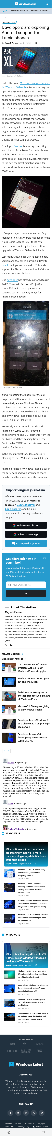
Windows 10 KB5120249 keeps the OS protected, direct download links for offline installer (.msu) (32, 974)
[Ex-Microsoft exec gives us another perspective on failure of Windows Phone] (9, 696)
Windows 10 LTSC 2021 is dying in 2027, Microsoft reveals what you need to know (31, 1002)
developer (12, 280)
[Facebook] (10, 1113)
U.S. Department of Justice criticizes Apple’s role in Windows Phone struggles (32, 668)
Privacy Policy (23, 1126)
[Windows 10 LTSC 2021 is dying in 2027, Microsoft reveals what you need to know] (9, 1003)
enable (5, 265)
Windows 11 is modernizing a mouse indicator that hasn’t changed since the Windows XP (33, 918)
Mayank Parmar (11, 43)
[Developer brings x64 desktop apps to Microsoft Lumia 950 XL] (9, 738)
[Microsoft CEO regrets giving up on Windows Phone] (9, 710)
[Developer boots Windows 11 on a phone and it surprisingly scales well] (9, 724)
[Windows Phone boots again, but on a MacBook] (9, 682)
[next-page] (9, 751)
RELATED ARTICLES (11, 654)
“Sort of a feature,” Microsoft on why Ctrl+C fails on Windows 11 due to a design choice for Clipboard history (33, 904)
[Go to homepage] (8, 1132)
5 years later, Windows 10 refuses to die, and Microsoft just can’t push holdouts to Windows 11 (33, 988)
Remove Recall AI (19, 10)
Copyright (41, 1123)
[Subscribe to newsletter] (43, 1132)
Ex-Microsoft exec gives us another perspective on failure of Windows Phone (34, 695)
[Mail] (18, 1113)
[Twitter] (7, 645)
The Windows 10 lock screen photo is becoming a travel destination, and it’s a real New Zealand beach (33, 1016)
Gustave (18, 146)
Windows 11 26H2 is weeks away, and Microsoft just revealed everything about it (31, 873)
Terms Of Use (9, 1126)
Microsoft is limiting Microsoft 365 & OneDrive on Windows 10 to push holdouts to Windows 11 (26, 958)
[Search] (47, 4)
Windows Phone (9, 22)
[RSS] (26, 1113)
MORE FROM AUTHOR (12, 659)
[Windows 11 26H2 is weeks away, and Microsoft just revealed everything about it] (9, 873)
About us (8, 1123)
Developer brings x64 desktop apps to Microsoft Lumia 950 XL (32, 737)
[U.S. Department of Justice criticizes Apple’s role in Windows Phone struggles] (9, 668)
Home (4, 17)
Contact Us (29, 1123)
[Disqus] (26, 793)
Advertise (19, 1123)
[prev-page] (4, 751)
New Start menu (39, 10)
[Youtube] (41, 1113)
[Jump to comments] (26, 1132)
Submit (26, 593)
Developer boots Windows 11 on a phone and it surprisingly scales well (34, 723)
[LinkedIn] (12, 645)
